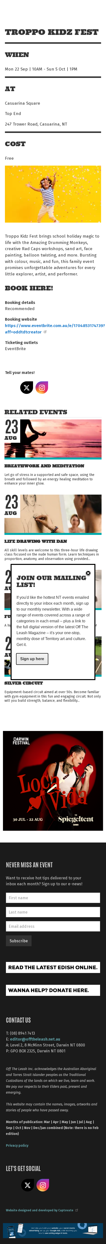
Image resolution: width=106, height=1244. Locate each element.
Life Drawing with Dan (35, 541)
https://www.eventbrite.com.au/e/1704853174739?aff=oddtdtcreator (55, 328)
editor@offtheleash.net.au (35, 1039)
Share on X (26, 387)
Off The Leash (15, 9)
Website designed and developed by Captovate (39, 1210)
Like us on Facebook (12, 1185)
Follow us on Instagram (42, 1185)
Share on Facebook (11, 387)
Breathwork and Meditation (44, 466)
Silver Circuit (23, 683)
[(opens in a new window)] (53, 780)
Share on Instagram (41, 387)
